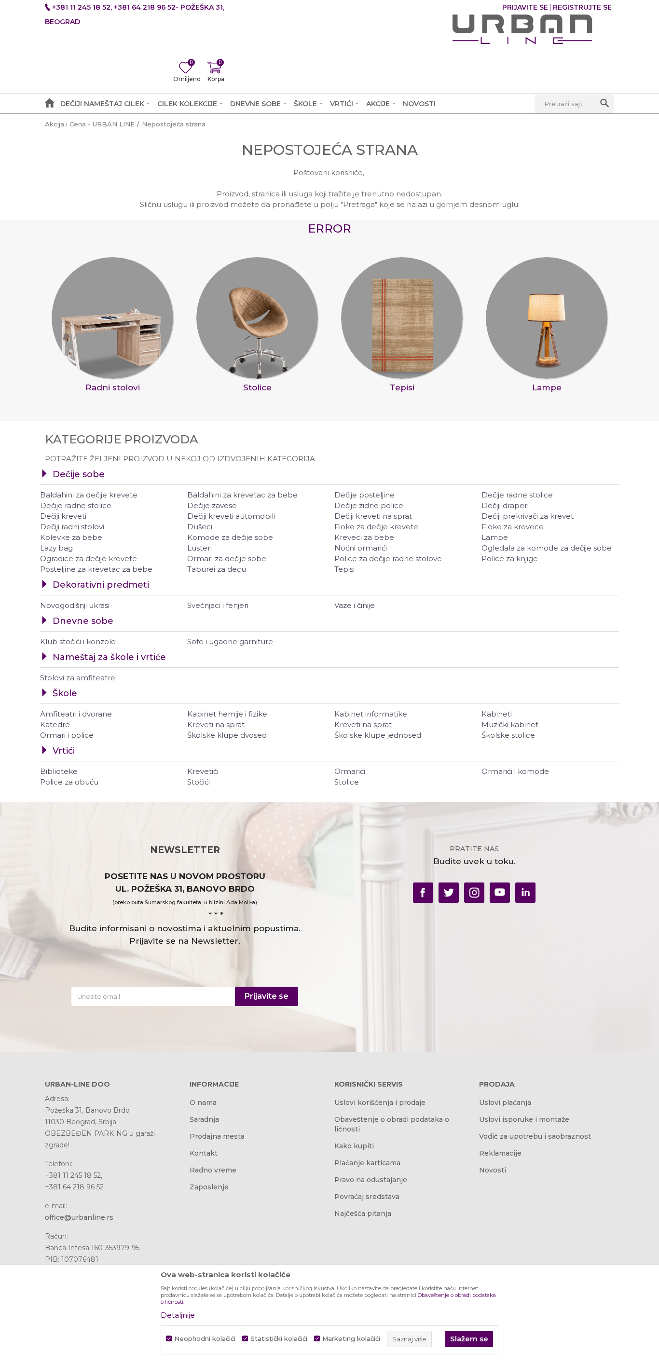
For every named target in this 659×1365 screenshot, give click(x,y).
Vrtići (64, 750)
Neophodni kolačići (204, 1339)
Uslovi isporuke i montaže (524, 1119)
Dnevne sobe (83, 621)
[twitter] (448, 892)
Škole (65, 693)
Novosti (492, 1170)
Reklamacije (500, 1153)
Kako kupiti (354, 1146)
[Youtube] (499, 892)
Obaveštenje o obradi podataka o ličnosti (391, 1124)
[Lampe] (546, 318)
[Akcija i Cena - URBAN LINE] (522, 29)
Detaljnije (178, 1315)
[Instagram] (474, 892)
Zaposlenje (209, 1187)
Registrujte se (582, 7)
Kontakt (204, 1153)
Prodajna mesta (217, 1136)
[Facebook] (423, 892)
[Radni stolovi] (112, 318)
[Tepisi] (402, 318)
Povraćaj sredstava (366, 1196)
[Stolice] (257, 318)
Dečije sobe (79, 474)
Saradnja (204, 1119)
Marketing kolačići (351, 1339)
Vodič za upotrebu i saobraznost (535, 1136)
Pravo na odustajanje (370, 1179)
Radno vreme (213, 1170)
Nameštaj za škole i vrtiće (109, 657)
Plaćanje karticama (367, 1162)
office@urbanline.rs (79, 1217)
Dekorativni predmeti (101, 584)
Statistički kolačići (278, 1339)
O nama (203, 1102)
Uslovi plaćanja (505, 1102)
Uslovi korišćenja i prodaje (380, 1102)
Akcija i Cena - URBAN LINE (90, 124)
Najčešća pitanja (362, 1213)
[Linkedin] (525, 892)
